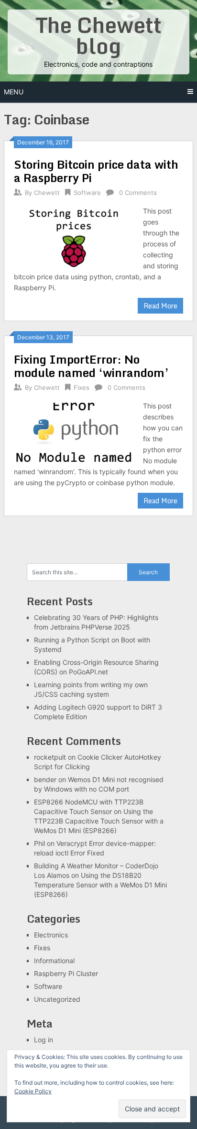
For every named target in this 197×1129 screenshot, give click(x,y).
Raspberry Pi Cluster (66, 973)
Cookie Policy (33, 1091)
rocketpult (50, 757)
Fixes (81, 387)
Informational (54, 960)
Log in (43, 1040)
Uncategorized (57, 999)
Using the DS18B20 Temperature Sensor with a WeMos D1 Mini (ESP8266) (100, 884)
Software (87, 192)
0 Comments (138, 192)
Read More (160, 305)
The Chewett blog (98, 35)
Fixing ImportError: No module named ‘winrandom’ (91, 366)
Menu (13, 92)
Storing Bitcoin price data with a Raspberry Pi (96, 171)
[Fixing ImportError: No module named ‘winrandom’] (73, 432)
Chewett (47, 192)
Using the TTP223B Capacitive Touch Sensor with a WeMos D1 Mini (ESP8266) (99, 820)
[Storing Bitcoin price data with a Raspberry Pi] (73, 237)
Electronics (51, 935)
